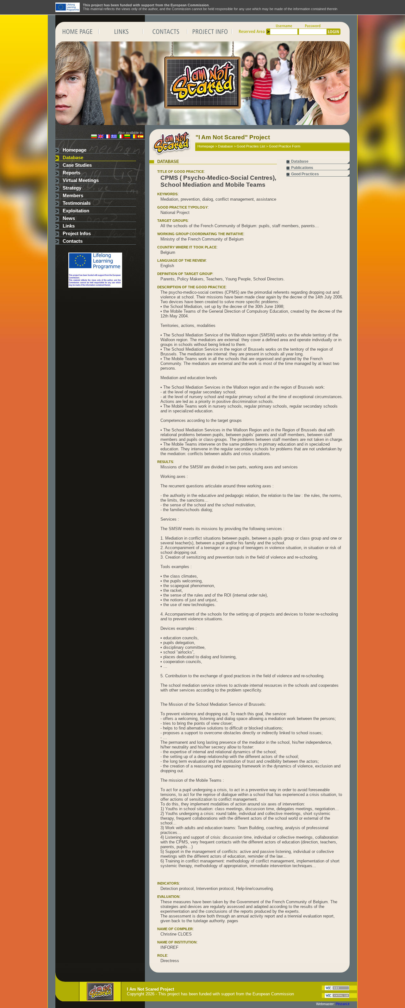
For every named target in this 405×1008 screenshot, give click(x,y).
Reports (71, 172)
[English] (100, 137)
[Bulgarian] (94, 137)
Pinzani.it (342, 1004)
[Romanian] (134, 137)
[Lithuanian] (127, 137)
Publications (302, 168)
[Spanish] (140, 137)
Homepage (74, 150)
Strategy (72, 188)
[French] (107, 137)
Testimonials (76, 203)
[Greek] (114, 137)
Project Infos (77, 233)
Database (73, 157)
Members (73, 195)
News (69, 218)
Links (69, 226)
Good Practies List (251, 146)
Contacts (73, 241)
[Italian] (120, 137)
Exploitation (76, 210)
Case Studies (77, 165)
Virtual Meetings (81, 180)
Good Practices (305, 174)
